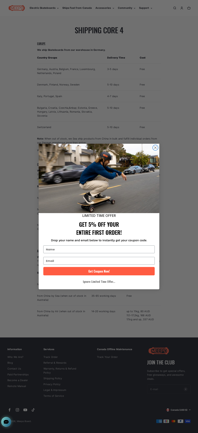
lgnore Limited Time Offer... (99, 282)
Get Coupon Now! (99, 271)
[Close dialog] (155, 147)
